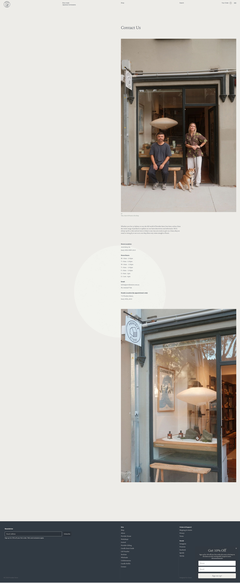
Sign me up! (217, 576)
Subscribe (67, 534)
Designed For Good (186, 577)
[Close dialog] (236, 548)
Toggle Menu (235, 3)
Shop (122, 3)
